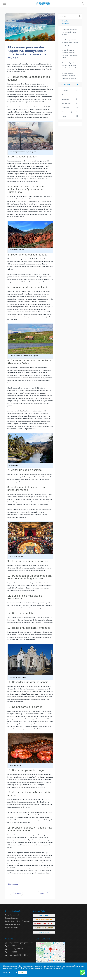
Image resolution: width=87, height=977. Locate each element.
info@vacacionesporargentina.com (20, 943)
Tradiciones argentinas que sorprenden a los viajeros (69, 32)
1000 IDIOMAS (44, 932)
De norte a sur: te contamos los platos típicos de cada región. (69, 75)
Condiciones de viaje (12, 924)
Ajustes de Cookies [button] (10, 972)
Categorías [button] (66, 84)
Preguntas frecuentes (12, 915)
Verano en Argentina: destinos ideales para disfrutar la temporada (69, 65)
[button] (70, 121)
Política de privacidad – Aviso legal (17, 921)
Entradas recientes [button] (65, 22)
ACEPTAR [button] (23, 972)
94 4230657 (12, 946)
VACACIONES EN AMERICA (43, 924)
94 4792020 (12, 952)
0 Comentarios (13, 884)
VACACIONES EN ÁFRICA (44, 928)
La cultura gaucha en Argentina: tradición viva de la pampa (70, 42)
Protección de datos (12, 918)
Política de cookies (11, 927)
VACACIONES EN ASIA (44, 919)
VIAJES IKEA (43, 915)
